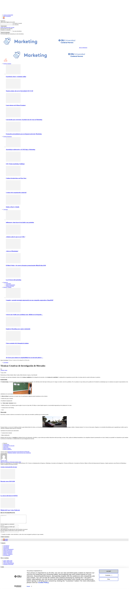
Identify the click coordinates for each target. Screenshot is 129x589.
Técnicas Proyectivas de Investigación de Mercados (18, 451)
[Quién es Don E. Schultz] (13, 204)
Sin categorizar (6, 555)
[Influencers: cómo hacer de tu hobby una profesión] (13, 219)
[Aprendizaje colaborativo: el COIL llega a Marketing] (13, 146)
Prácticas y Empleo (7, 287)
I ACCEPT (108, 571)
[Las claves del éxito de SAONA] (8, 493)
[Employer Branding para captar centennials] (13, 326)
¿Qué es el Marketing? (12, 251)
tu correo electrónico (17, 31)
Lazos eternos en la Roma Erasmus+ (16, 105)
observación (5, 446)
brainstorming (6, 444)
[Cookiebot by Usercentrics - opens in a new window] (18, 586)
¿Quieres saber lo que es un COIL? (15, 237)
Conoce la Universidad (8, 14)
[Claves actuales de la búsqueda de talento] (13, 340)
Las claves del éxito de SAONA (9, 495)
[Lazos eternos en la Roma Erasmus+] (13, 102)
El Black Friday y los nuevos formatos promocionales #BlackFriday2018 (26, 265)
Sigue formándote (7, 16)
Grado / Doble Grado (7, 560)
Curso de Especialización (8, 563)
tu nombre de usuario (17, 23)
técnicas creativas (7, 448)
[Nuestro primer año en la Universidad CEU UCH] (13, 88)
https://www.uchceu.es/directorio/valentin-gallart (11, 462)
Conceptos (5, 209)
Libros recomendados (10, 284)
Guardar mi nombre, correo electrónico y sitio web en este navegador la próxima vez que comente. (23, 534)
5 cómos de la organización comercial (16, 192)
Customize (107, 575)
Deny (108, 579)
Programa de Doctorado (8, 564)
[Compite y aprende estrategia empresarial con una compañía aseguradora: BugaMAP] (13, 297)
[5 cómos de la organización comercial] (13, 190)
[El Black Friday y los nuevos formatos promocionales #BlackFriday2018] (13, 262)
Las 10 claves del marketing (13, 280)
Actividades (8, 283)
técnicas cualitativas (7, 449)
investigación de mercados (8, 445)
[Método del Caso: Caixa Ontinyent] (8, 507)
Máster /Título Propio (7, 561)
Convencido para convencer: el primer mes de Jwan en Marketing (24, 119)
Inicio (2, 360)
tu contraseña (16, 24)
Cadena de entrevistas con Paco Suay (16, 178)
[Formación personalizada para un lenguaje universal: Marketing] (13, 131)
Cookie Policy (43, 582)
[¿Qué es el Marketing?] (13, 248)
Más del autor (14, 467)
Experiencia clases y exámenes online (16, 76)
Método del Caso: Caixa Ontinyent (10, 510)
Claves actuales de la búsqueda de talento (17, 343)
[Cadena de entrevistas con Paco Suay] (13, 175)
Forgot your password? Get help (7, 27)
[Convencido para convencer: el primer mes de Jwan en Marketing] (13, 117)
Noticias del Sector (10, 286)
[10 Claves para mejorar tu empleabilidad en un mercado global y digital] (13, 355)
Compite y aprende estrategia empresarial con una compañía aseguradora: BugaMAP (29, 300)
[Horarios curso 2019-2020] (8, 478)
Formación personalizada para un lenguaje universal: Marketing (24, 134)
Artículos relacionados (6, 467)
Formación (5, 282)
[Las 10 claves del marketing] (13, 277)
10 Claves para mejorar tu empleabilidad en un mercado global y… (24, 357)
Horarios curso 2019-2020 (8, 481)
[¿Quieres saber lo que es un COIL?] (13, 234)
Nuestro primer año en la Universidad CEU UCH (19, 91)
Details (28, 586)
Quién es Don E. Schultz (12, 207)
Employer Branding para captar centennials (18, 329)
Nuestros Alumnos (7, 63)
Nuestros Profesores (7, 136)
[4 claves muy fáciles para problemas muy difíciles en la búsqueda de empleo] (13, 312)
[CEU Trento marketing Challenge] (13, 161)
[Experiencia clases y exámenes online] (13, 74)
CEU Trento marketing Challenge (15, 164)
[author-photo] (4, 459)
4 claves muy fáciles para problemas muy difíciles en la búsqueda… (24, 314)
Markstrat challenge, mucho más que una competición (19, 452)
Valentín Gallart (4, 370)
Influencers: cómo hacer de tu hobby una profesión (20, 222)
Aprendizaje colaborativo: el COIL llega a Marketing (20, 149)
